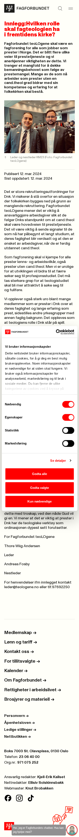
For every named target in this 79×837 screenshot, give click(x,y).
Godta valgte (39, 487)
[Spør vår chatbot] (72, 830)
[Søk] (60, 8)
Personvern (16, 716)
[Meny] (70, 8)
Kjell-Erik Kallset (51, 777)
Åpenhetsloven (19, 723)
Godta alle (39, 474)
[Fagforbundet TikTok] (31, 798)
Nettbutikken (17, 737)
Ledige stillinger (20, 730)
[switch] (68, 417)
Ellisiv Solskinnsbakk (46, 783)
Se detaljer (58, 460)
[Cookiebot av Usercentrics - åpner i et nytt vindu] (56, 332)
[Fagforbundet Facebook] (8, 798)
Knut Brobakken (39, 788)
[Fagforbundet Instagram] (19, 798)
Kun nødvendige (39, 501)
